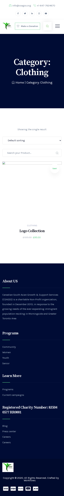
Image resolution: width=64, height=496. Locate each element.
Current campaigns (13, 394)
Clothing (32, 225)
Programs (7, 389)
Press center (9, 431)
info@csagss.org (21, 5)
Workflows (30, 480)
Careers (6, 436)
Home (20, 82)
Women (6, 352)
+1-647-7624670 (46, 5)
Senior (5, 363)
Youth (5, 357)
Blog (5, 425)
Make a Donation (28, 26)
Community (9, 346)
